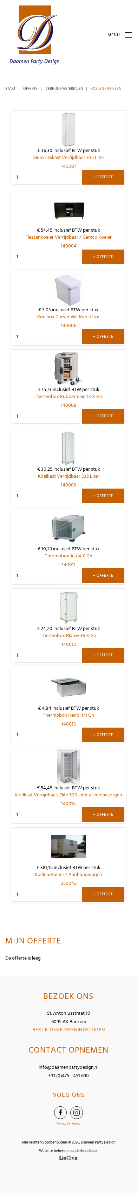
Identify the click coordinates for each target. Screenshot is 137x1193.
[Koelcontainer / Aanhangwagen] (68, 846)
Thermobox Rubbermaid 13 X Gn (68, 396)
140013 (68, 724)
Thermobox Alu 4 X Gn (68, 556)
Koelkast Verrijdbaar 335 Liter (68, 476)
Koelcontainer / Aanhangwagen (68, 874)
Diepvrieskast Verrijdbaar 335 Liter (68, 157)
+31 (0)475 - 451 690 (68, 1076)
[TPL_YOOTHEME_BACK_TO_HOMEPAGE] (35, 35)
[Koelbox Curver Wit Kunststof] (68, 289)
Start (10, 89)
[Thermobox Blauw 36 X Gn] (68, 607)
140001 (68, 166)
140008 (69, 405)
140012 (68, 644)
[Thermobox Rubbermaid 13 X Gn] (68, 368)
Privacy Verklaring (68, 1123)
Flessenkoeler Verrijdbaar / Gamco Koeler (68, 237)
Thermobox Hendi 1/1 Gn (68, 715)
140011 (69, 565)
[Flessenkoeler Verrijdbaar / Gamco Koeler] (68, 209)
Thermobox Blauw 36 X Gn (68, 635)
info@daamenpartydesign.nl (68, 1067)
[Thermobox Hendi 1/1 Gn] (68, 687)
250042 (69, 883)
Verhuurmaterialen (64, 89)
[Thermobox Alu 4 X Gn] (68, 528)
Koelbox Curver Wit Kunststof (68, 317)
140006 (68, 326)
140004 (69, 246)
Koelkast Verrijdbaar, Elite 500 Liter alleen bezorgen (68, 795)
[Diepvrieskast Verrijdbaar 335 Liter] (68, 129)
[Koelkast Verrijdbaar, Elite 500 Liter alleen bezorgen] (68, 767)
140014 (68, 804)
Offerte (30, 89)
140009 (68, 485)
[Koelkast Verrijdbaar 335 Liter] (68, 448)
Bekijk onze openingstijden (68, 1030)
